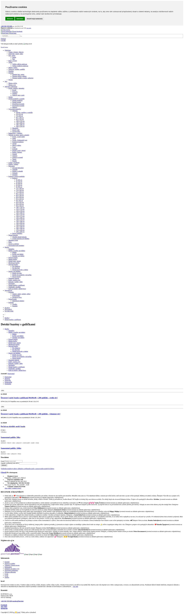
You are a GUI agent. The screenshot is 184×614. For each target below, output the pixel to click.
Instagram (4, 608)
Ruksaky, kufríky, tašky (15, 363)
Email (2, 461)
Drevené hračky (13, 346)
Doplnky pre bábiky (18, 337)
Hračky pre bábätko (14, 353)
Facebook (4, 605)
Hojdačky (11, 330)
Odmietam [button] (19, 18)
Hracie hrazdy (16, 358)
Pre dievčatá (16, 349)
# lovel (3, 472)
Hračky (7, 318)
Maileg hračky (12, 341)
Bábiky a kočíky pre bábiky (16, 332)
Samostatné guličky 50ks (10, 437)
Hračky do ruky (17, 355)
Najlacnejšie (8, 382)
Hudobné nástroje (13, 360)
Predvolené (11, 373)
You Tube (4, 606)
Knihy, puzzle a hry (14, 362)
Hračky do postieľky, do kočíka (21, 356)
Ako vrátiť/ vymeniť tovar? (13, 488)
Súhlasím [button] (10, 18)
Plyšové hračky (13, 339)
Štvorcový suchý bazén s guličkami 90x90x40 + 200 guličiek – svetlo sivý (29, 398)
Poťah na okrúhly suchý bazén (13, 426)
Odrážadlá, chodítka (14, 368)
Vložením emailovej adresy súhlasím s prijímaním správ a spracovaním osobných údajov (27, 468)
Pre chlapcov (16, 348)
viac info (75, 586)
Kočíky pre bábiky (18, 336)
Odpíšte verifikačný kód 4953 (10, 463)
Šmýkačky (11, 365)
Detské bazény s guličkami (13, 319)
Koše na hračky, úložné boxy (17, 370)
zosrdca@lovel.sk (17, 601)
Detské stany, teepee (14, 343)
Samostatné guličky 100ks (11, 448)
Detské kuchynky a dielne (20, 351)
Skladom (7, 378)
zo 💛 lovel (16, 612)
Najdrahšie (8, 384)
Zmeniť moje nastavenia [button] (34, 18)
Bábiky (14, 334)
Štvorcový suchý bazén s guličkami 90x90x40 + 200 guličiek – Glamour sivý (30, 414)
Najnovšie (8, 380)
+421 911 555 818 (6, 601)
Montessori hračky (14, 344)
